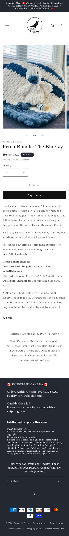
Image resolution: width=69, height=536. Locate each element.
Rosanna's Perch (21, 523)
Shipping (6, 159)
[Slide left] (27, 135)
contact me (23, 407)
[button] (7, 25)
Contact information (54, 529)
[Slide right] (42, 135)
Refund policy (56, 523)
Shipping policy (34, 529)
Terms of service (16, 529)
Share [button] (9, 318)
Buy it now (35, 195)
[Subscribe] (58, 481)
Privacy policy (40, 523)
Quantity (7, 165)
